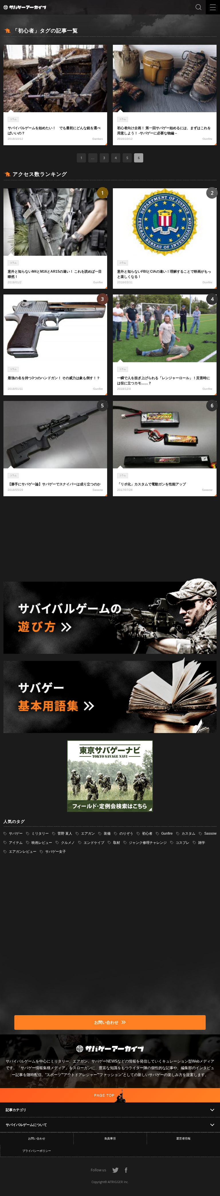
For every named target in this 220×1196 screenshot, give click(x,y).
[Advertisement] (110, 538)
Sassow (210, 833)
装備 (107, 833)
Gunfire (167, 833)
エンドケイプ (94, 843)
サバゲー (16, 833)
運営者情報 (183, 1138)
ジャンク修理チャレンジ (148, 843)
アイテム (16, 843)
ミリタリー (40, 833)
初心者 (147, 833)
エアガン (88, 833)
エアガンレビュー (22, 852)
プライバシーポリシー (36, 1150)
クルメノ (68, 843)
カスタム (188, 833)
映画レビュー (42, 843)
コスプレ (182, 843)
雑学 (201, 843)
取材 (116, 843)
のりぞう (126, 833)
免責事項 (110, 1138)
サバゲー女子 (55, 852)
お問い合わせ (36, 1138)
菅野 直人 (65, 833)
